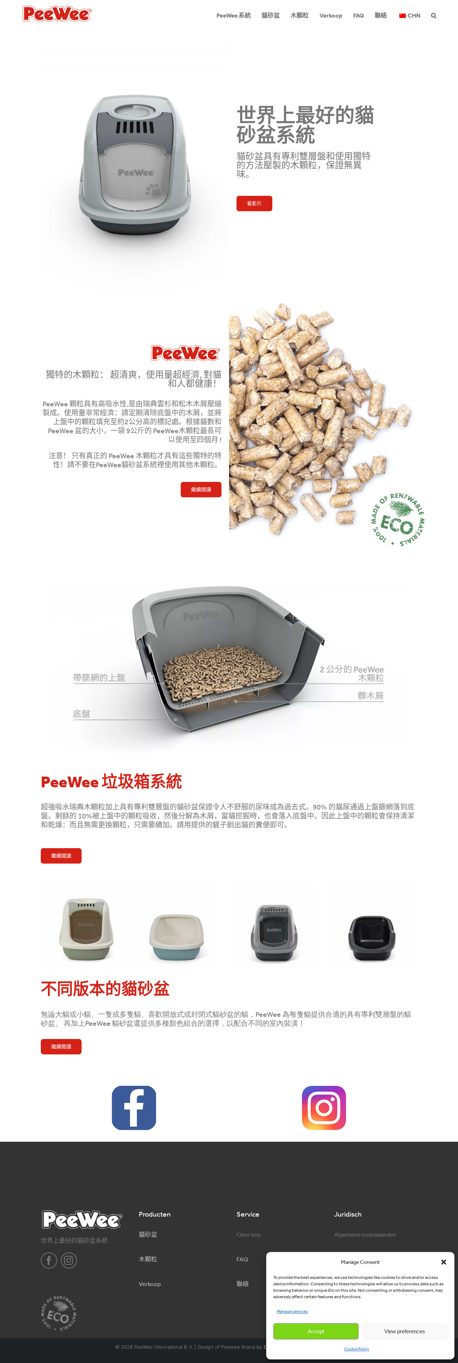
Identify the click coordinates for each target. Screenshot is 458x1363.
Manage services (292, 1311)
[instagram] (69, 1260)
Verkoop (150, 1283)
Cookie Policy (356, 1349)
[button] (443, 1262)
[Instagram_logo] (324, 1088)
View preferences (404, 1331)
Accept (316, 1331)
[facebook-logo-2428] (134, 1088)
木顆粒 (148, 1259)
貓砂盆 (148, 1234)
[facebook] (49, 1260)
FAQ (242, 1259)
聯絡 (243, 1283)
